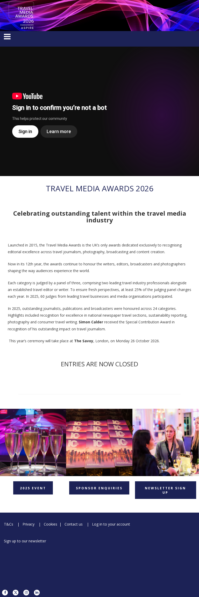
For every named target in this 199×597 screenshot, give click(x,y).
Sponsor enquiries (99, 488)
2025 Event (33, 488)
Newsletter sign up (165, 490)
